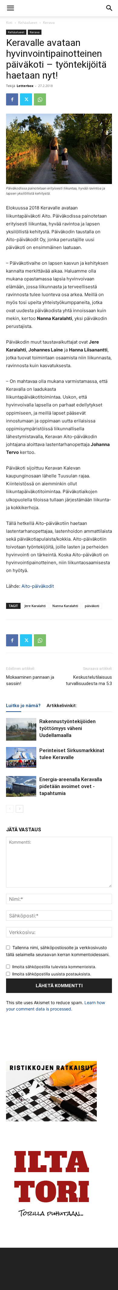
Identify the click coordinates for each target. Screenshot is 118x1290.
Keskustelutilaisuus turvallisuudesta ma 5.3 (89, 680)
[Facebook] (12, 99)
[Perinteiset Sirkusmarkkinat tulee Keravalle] (21, 757)
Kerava (49, 22)
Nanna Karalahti (65, 605)
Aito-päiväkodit (37, 586)
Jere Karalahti (35, 605)
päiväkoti (92, 605)
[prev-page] (10, 809)
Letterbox (25, 85)
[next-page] (19, 809)
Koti (9, 22)
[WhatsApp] (40, 99)
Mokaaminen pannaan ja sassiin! (30, 680)
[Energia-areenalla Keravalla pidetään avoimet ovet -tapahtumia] (21, 786)
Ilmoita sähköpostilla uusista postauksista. (51, 974)
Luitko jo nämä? (23, 705)
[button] (10, 8)
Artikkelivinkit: (62, 705)
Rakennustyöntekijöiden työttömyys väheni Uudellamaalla (67, 728)
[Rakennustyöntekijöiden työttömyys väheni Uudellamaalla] (21, 729)
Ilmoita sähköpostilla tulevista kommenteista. (54, 966)
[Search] (109, 8)
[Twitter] (26, 99)
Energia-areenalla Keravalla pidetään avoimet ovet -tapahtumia (70, 786)
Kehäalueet (27, 22)
